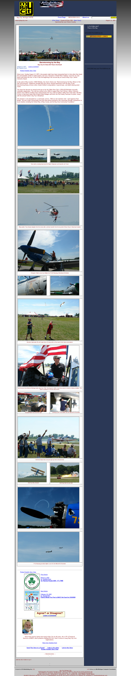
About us (85, 17)
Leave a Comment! (49, 615)
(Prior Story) (56, 20)
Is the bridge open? (93, 26)
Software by (102, 669)
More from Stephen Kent (49, 643)
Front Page (62, 17)
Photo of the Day (93, 28)
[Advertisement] (58, 623)
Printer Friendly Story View (28, 70)
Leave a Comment (33, 66)
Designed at (23, 669)
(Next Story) (77, 20)
